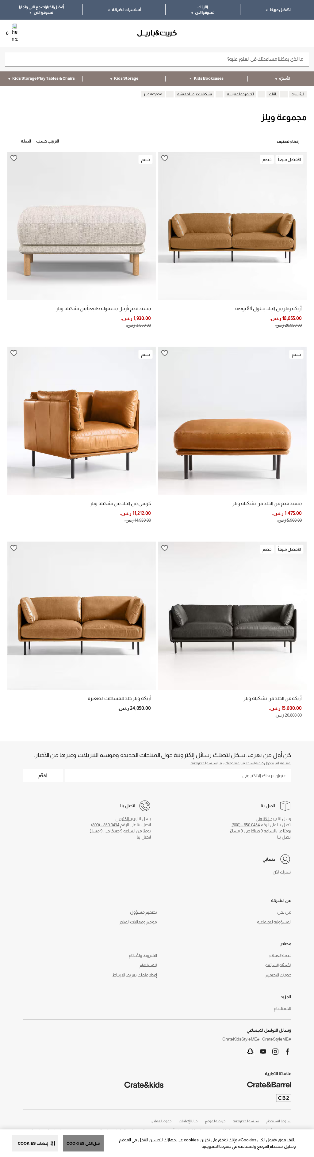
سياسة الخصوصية (204, 763)
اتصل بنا (284, 837)
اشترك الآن (282, 872)
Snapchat (251, 1052)
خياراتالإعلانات (188, 1121)
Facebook (287, 1051)
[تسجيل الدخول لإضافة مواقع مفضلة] (164, 158)
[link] (291, 33)
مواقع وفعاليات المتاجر (138, 921)
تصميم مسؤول (143, 912)
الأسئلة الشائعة (278, 965)
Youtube (263, 1051)
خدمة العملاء (280, 955)
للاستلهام (148, 965)
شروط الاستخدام (278, 1121)
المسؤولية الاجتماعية (274, 921)
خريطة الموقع (215, 1121)
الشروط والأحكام (143, 955)
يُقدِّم (43, 775)
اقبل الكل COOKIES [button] (83, 1143)
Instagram (275, 1051)
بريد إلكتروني (266, 818)
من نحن (284, 912)
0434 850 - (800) (246, 824)
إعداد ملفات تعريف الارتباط (134, 974)
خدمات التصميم (278, 974)
